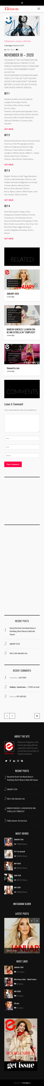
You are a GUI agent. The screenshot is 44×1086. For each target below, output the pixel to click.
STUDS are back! (33, 687)
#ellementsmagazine (14, 312)
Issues (19, 41)
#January (11, 283)
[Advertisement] (22, 502)
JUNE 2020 (17, 875)
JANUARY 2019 (18, 839)
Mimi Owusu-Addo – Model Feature (25, 979)
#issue (16, 281)
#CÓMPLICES (12, 310)
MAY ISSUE (17, 863)
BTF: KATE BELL (22, 696)
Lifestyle (26, 41)
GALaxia (16, 1003)
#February (11, 355)
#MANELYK (12, 317)
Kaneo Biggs (9, 45)
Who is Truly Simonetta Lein (18, 653)
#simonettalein (12, 360)
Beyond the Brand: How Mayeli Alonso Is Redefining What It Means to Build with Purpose (23, 631)
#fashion (10, 281)
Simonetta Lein (13, 368)
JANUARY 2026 (13, 293)
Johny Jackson (18, 687)
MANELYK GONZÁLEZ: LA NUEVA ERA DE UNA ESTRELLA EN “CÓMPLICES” (21, 331)
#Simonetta (11, 358)
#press (16, 283)
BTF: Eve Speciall (19, 851)
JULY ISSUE (22, 677)
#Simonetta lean (13, 285)
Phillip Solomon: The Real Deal (17, 820)
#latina (10, 315)
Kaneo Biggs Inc (26, 1083)
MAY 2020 (17, 887)
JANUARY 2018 (18, 967)
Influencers (9, 41)
